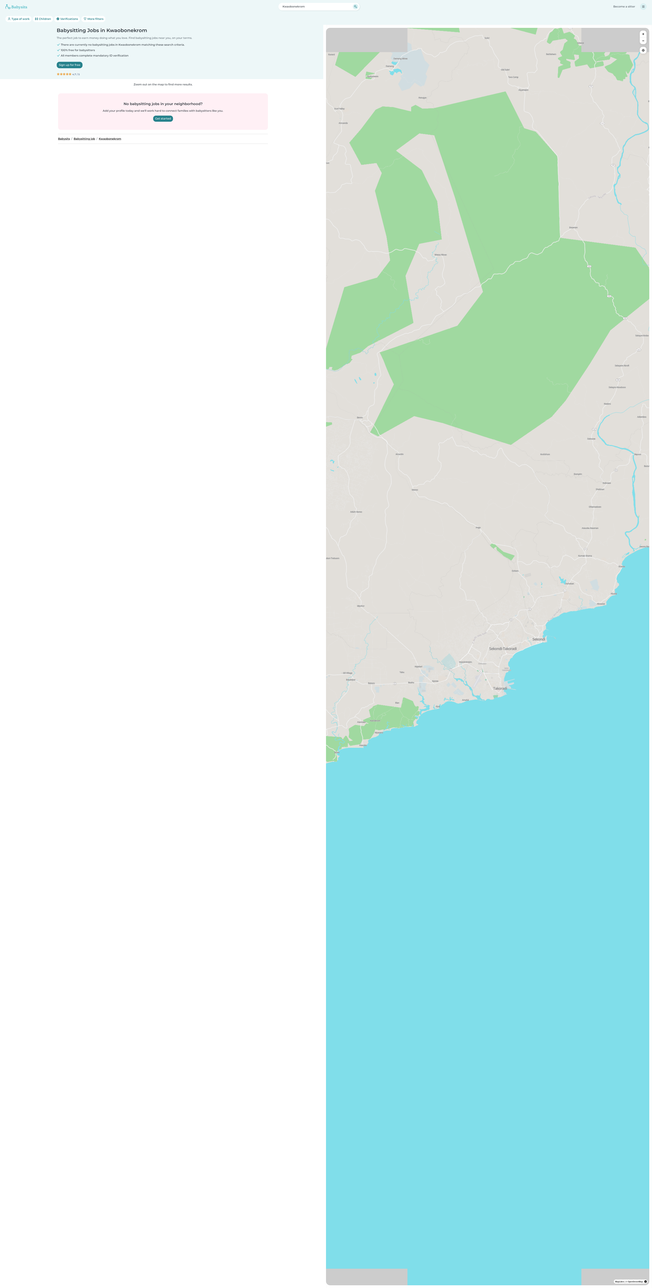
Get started (163, 118)
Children (44, 19)
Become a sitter (624, 6)
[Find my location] (643, 50)
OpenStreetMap (635, 1281)
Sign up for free (69, 65)
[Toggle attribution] (646, 1282)
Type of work (20, 19)
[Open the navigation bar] (643, 6)
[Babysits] (16, 7)
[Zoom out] (643, 40)
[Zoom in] (643, 34)
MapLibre (619, 1281)
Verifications (69, 19)
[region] (487, 656)
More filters (95, 19)
